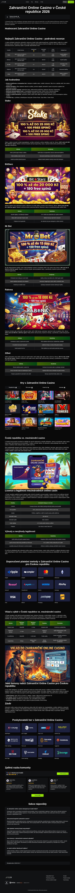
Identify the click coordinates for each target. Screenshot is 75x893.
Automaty (61, 387)
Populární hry (12, 387)
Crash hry (45, 387)
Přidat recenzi (63, 773)
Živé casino (28, 387)
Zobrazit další (37, 795)
